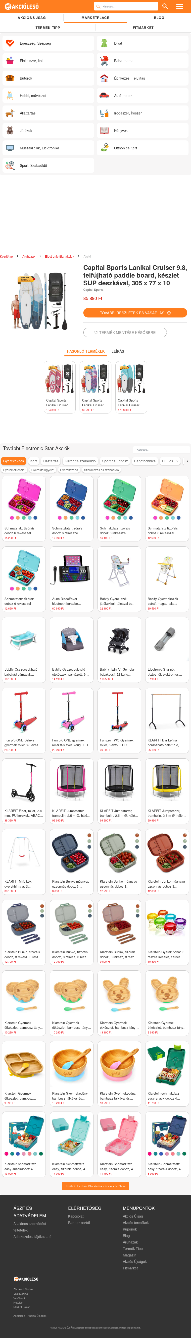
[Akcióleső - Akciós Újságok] (21, 6)
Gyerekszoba (69, 470)
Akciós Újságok (135, 1261)
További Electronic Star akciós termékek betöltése (95, 1186)
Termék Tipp (133, 1248)
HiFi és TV (170, 460)
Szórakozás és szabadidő (101, 470)
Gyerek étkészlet (14, 470)
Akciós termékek (136, 1222)
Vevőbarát (19, 1298)
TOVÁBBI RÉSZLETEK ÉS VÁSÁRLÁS (133, 312)
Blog (159, 17)
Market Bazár (21, 1307)
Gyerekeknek (13, 460)
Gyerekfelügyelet (42, 470)
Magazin (129, 1254)
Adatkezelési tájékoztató (32, 1236)
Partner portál (79, 1222)
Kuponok (130, 1229)
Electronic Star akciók (60, 256)
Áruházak (29, 256)
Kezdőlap (7, 256)
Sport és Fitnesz (115, 460)
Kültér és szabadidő (80, 460)
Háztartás (50, 460)
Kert (33, 460)
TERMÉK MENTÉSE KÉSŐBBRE (127, 332)
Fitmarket (143, 27)
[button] (187, 460)
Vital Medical (20, 1294)
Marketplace (95, 17)
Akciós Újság (133, 1216)
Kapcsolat (76, 1216)
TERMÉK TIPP (48, 27)
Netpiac (18, 1302)
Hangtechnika (145, 460)
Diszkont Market (23, 1289)
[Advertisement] (95, 215)
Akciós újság (32, 17)
